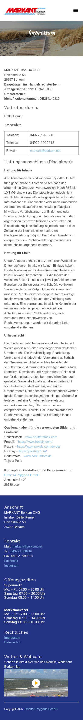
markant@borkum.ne (45, 150)
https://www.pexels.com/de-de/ (38, 446)
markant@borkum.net (27, 546)
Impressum (12, 637)
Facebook (11, 561)
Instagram (11, 565)
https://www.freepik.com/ (35, 441)
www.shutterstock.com (41, 437)
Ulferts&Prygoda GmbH (22, 475)
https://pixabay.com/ (33, 451)
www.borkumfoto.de (38, 456)
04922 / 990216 (21, 551)
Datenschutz (13, 642)
